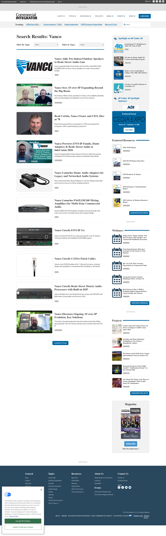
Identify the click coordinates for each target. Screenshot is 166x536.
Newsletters (98, 483)
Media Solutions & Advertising (103, 478)
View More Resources (139, 213)
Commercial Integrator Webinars (104, 494)
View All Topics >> (53, 503)
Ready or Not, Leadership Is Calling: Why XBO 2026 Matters (136, 72)
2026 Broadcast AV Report (132, 174)
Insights (127, 62)
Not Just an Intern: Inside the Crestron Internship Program (135, 58)
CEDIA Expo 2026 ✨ (33, 24)
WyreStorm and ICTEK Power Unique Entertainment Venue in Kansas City (136, 354)
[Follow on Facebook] (157, 1)
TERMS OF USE (138, 516)
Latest (60, 16)
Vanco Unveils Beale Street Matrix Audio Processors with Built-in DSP (78, 287)
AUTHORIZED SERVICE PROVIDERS (79, 516)
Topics (71, 16)
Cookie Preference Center (23, 527)
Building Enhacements (55, 480)
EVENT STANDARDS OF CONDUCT (101, 516)
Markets (50, 492)
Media (109, 16)
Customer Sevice (122, 480)
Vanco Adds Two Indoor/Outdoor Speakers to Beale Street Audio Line (79, 60)
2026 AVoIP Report (129, 147)
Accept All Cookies (23, 521)
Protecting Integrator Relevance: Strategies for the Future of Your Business (134, 251)
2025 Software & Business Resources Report (135, 201)
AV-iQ (59, 1)
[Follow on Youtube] (163, 1)
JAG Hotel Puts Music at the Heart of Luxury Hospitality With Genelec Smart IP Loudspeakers (136, 381)
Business (51, 483)
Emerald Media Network (9, 1)
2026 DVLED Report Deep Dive (133, 161)
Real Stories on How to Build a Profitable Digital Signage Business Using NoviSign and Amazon (135, 291)
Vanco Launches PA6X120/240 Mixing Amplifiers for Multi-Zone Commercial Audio (77, 203)
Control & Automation (54, 486)
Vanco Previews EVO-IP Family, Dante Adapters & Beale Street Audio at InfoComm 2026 (76, 146)
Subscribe (144, 16)
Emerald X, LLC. (133, 512)
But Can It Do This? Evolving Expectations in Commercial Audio (135, 264)
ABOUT (57, 516)
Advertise (23, 1)
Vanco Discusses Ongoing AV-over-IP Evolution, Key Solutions (75, 315)
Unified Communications (55, 500)
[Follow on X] (154, 1)
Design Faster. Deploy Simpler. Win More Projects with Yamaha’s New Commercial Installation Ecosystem (135, 237)
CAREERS (64, 516)
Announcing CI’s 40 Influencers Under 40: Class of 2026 (135, 45)
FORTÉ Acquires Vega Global (91, 24)
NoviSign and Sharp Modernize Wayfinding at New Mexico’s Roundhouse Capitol (133, 341)
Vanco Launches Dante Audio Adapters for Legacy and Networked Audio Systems (79, 174)
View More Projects (139, 393)
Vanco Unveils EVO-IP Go (69, 230)
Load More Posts (60, 343)
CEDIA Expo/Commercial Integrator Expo (42, 1)
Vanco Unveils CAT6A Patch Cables (75, 258)
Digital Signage (52, 489)
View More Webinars (139, 303)
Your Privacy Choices (121, 516)
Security (50, 497)
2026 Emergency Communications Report (134, 188)
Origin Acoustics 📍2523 (52, 24)
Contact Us (121, 478)
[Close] (41, 489)
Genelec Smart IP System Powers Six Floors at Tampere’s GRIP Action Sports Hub (135, 327)
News (56, 75)
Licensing (97, 480)
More (131, 16)
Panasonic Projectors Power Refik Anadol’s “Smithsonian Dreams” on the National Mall (135, 368)
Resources (84, 16)
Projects (99, 16)
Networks (51, 495)
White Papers (75, 480)
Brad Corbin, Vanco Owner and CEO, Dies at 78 (79, 117)
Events (120, 16)
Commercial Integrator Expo (103, 492)
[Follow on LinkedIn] (160, 1)
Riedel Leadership (71, 24)
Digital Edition (75, 486)
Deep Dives (126, 151)
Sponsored (58, 102)
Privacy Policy (13, 516)
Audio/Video (52, 478)
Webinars (126, 242)
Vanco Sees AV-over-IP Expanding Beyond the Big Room (78, 89)
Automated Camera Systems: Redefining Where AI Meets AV (133, 278)
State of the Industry (77, 489)
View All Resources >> (77, 492)
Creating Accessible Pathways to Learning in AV (135, 85)
